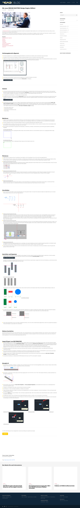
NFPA (65, 500)
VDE (62, 500)
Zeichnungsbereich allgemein (7, 37)
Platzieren (4, 41)
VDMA (61, 500)
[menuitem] (72, 2)
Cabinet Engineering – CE (64, 28)
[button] (5, 434)
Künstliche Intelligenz (63, 35)
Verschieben (4, 42)
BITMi (67, 500)
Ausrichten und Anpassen (6, 43)
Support (61, 37)
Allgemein (61, 24)
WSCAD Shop (62, 43)
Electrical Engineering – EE (64, 30)
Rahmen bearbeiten (5, 44)
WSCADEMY (62, 47)
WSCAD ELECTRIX (63, 39)
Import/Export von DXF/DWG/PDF (7, 45)
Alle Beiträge (68, 20)
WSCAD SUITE (62, 45)
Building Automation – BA (64, 26)
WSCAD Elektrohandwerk (64, 41)
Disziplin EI (4, 46)
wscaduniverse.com (63, 49)
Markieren (4, 40)
